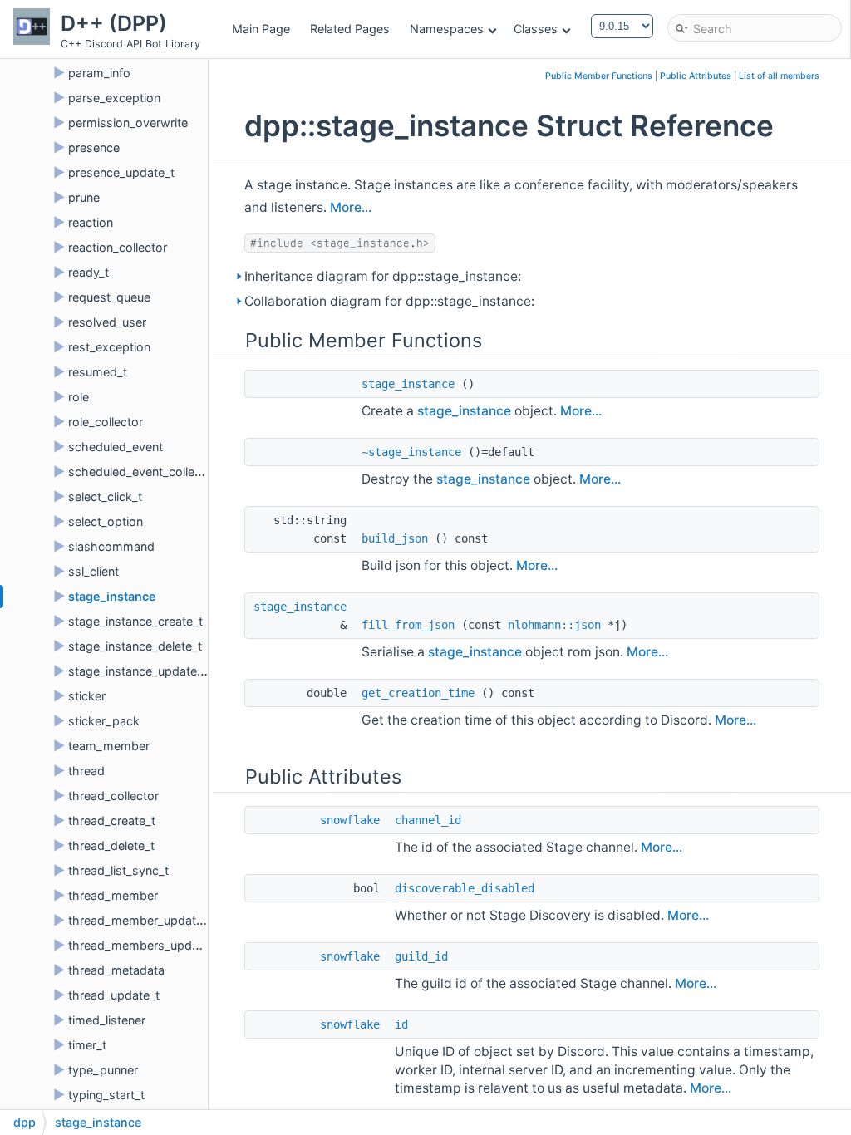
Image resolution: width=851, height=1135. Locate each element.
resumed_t (97, 372)
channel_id (428, 820)
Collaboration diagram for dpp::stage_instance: (389, 301)
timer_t (87, 1045)
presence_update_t (121, 172)
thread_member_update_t (140, 920)
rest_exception (109, 347)
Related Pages (350, 29)
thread (86, 771)
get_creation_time (418, 693)
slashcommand (111, 546)
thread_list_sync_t (118, 870)
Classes (536, 29)
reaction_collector (117, 247)
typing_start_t (106, 1095)
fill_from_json (408, 624)
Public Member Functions (598, 76)
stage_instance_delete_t (135, 646)
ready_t (88, 272)
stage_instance (112, 596)
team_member (109, 746)
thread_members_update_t (143, 945)
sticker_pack (104, 721)
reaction (90, 222)
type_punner (103, 1070)
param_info (99, 73)
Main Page (261, 29)
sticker (87, 696)
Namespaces (447, 29)
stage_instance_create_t (135, 621)
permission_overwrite (128, 122)
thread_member (113, 895)
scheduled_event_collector (142, 471)
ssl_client (93, 571)
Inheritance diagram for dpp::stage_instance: (382, 276)
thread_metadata (116, 970)
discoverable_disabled (464, 888)
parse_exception (114, 98)
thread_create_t (111, 820)
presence (94, 147)
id (401, 1024)
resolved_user (107, 322)
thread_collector (113, 796)
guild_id (421, 956)
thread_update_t (114, 995)
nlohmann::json (554, 624)
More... (350, 207)
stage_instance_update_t (137, 671)
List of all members (779, 76)
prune (84, 197)
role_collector (105, 422)
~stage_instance (411, 452)
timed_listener (106, 1020)
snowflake (350, 820)
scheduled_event (115, 447)
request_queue (109, 297)
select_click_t (105, 496)
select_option (105, 521)
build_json (395, 538)
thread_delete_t (111, 845)
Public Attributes (695, 76)
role (78, 397)
